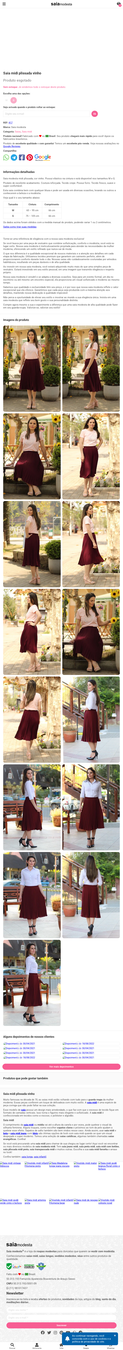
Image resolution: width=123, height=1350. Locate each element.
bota (5, 1133)
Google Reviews (11, 146)
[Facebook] (43, 1332)
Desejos (86, 1348)
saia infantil (40, 1156)
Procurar (12, 1348)
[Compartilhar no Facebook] (22, 158)
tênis (35, 1133)
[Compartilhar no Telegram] (14, 158)
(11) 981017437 (18, 1288)
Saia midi (27, 131)
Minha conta (37, 1348)
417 (10, 122)
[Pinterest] (61, 1332)
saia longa (27, 1156)
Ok (94, 113)
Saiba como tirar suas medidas (20, 226)
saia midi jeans (18, 1133)
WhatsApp (111, 1348)
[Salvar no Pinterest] (29, 158)
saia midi (92, 1102)
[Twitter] (49, 1332)
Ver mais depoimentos (61, 1066)
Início (61, 1348)
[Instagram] (55, 1332)
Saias (18, 131)
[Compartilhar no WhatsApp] (6, 158)
